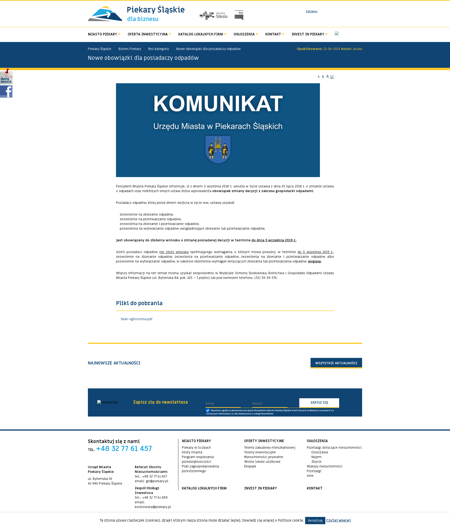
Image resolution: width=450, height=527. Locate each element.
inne (310, 476)
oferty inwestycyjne (264, 441)
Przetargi (314, 471)
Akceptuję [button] (315, 521)
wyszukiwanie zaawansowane (328, 20)
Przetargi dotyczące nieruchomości (334, 447)
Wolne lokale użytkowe (262, 461)
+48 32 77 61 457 (124, 449)
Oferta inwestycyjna (148, 34)
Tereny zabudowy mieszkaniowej (269, 447)
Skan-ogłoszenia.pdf (137, 319)
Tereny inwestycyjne (260, 452)
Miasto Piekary (102, 34)
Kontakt (273, 34)
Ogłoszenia (244, 34)
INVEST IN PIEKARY (308, 34)
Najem (316, 457)
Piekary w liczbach (196, 447)
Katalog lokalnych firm (200, 34)
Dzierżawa (319, 452)
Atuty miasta (192, 452)
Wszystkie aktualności (336, 363)
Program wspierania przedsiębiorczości (198, 459)
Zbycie (316, 461)
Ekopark (250, 466)
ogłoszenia (317, 441)
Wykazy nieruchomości (324, 466)
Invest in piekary (260, 488)
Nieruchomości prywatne (263, 457)
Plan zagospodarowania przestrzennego (200, 468)
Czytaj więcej (338, 520)
